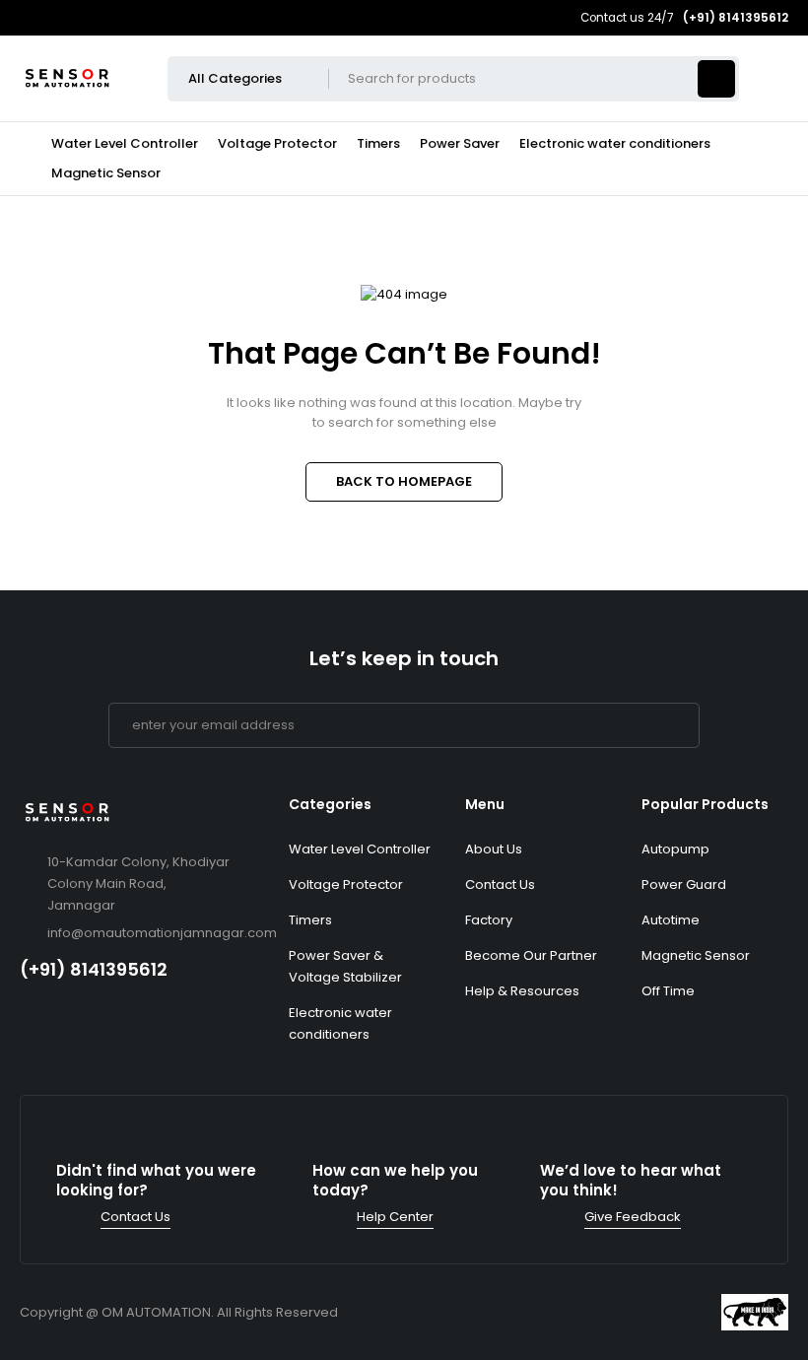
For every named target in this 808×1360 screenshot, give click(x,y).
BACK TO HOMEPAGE (404, 481)
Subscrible (677, 725)
